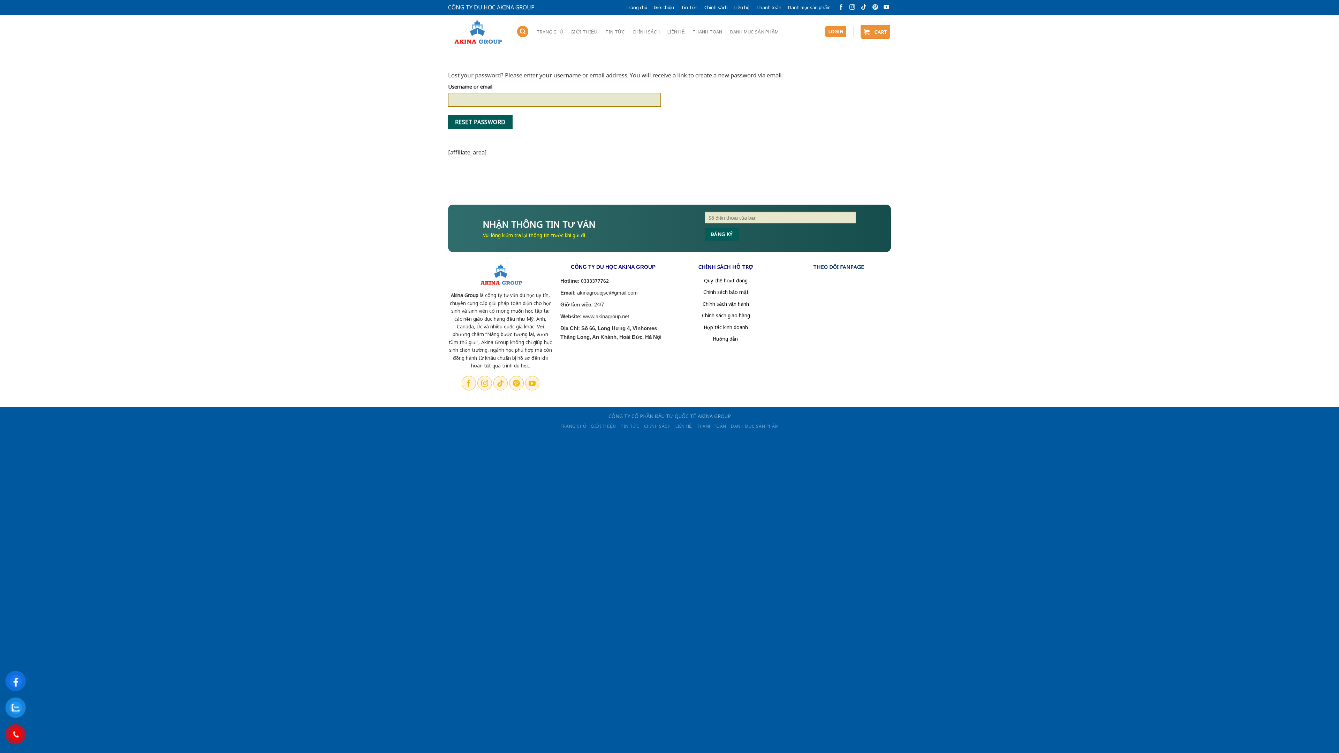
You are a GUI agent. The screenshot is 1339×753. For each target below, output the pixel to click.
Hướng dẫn (726, 338)
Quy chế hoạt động (726, 280)
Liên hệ (741, 7)
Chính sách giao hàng (726, 315)
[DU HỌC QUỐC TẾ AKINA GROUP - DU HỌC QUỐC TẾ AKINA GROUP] (477, 32)
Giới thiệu (664, 7)
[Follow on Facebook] (840, 7)
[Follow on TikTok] (862, 7)
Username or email (470, 86)
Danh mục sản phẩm (809, 7)
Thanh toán (768, 7)
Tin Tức (689, 7)
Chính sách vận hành (726, 304)
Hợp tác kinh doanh (726, 327)
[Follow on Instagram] (851, 7)
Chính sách (716, 7)
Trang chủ (636, 7)
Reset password (480, 122)
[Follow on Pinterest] (874, 7)
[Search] (523, 31)
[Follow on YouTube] (885, 7)
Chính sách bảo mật (726, 292)
